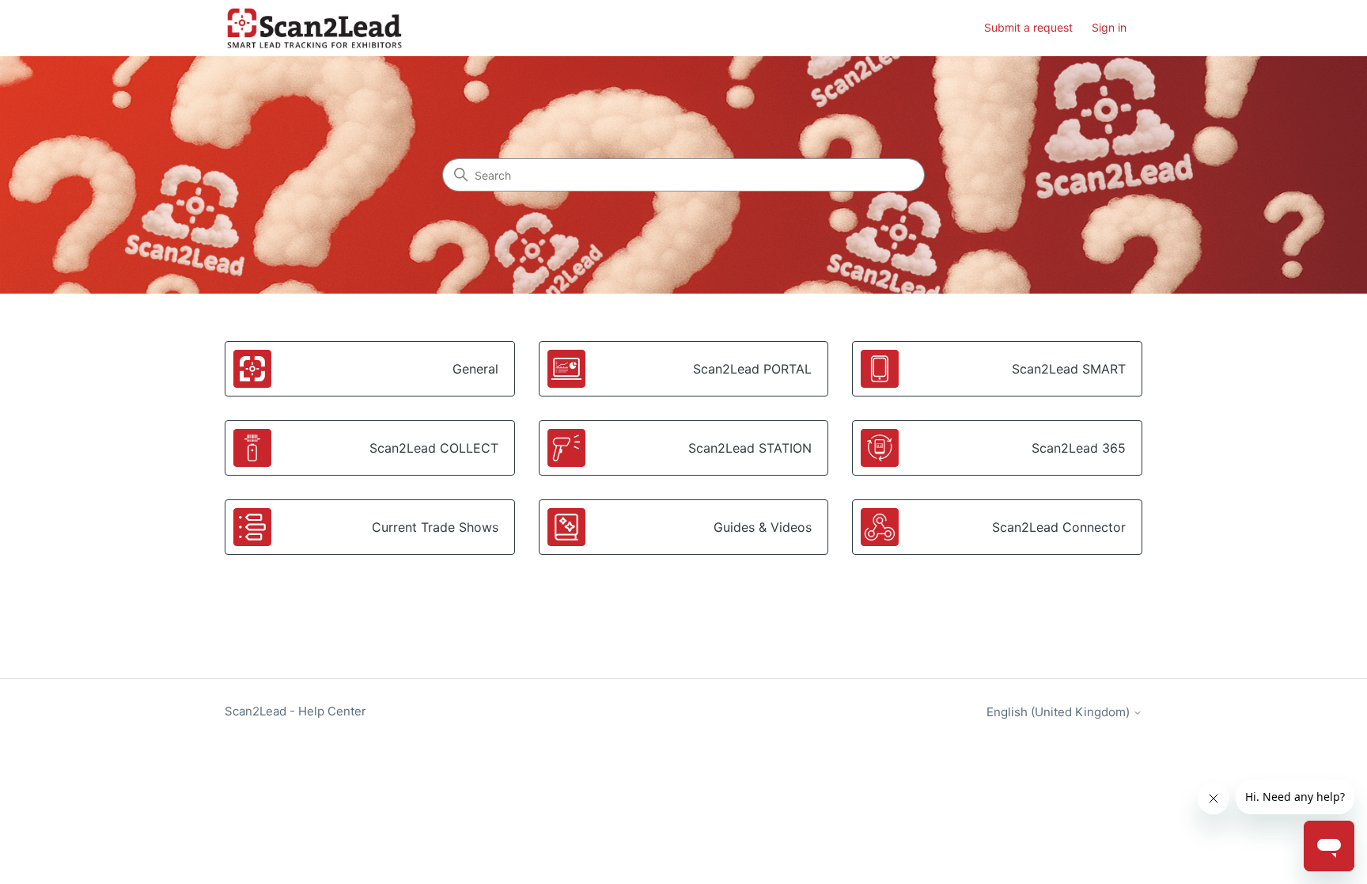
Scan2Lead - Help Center (295, 711)
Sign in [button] (1109, 27)
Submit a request (1028, 27)
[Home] (314, 28)
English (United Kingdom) (1059, 712)
